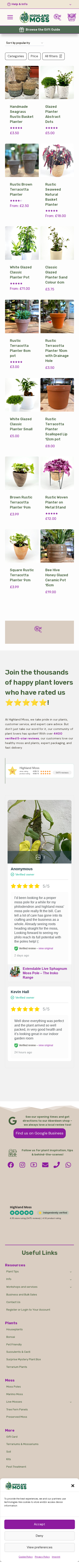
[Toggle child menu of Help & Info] (39, 4)
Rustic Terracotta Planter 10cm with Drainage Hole (57, 351)
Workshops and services (21, 1286)
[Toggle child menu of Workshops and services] (71, 1287)
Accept (39, 1524)
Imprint (56, 1556)
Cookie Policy (26, 1556)
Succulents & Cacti (18, 1351)
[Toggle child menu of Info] (71, 1279)
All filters (51, 56)
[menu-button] (10, 17)
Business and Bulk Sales (21, 1294)
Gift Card (11, 1436)
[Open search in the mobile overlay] (59, 17)
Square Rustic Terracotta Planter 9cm (22, 575)
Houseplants (14, 1329)
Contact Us (13, 1302)
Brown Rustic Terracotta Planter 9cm (21, 502)
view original (46, 948)
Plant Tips (12, 1271)
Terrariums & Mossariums (22, 1444)
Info (8, 1279)
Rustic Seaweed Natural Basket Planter (53, 194)
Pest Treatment (16, 1466)
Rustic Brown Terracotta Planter (21, 189)
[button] (73, 1486)
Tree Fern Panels (17, 1409)
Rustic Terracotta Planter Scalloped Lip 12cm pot (56, 429)
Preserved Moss (16, 1416)
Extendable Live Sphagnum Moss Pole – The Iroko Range (45, 973)
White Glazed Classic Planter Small (21, 424)
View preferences (39, 1547)
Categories (16, 56)
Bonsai (10, 1336)
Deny (39, 1536)
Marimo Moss (14, 1394)
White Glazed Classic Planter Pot (21, 272)
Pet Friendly (14, 1344)
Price (34, 56)
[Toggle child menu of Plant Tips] (71, 1271)
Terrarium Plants (16, 1366)
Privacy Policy (42, 1556)
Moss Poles (13, 1386)
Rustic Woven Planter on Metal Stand (56, 502)
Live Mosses (14, 1401)
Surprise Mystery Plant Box (23, 1359)
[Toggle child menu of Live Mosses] (71, 1402)
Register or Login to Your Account (28, 1309)
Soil (8, 1451)
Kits (8, 1459)
